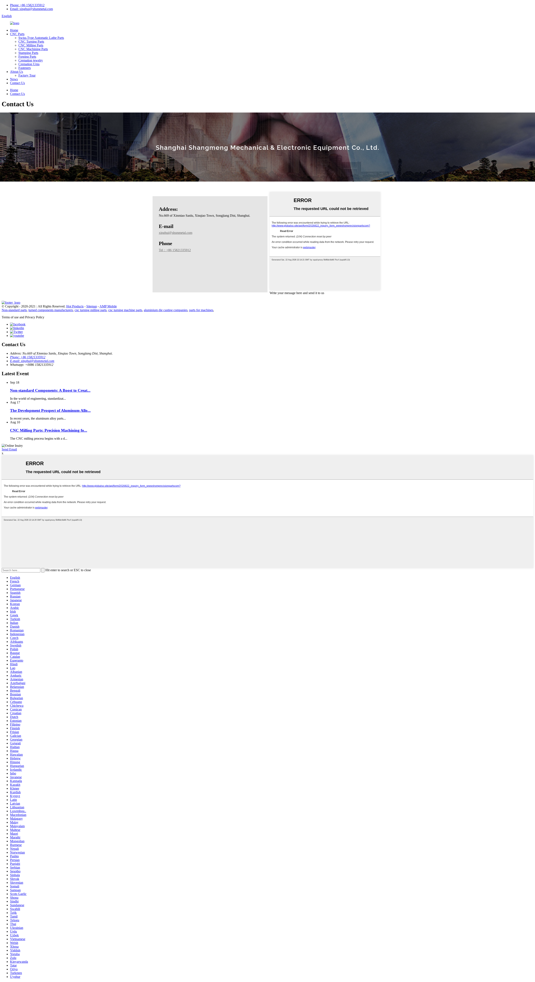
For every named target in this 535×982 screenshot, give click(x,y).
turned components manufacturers (50, 310)
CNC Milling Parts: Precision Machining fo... (48, 430)
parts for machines (201, 310)
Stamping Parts (28, 53)
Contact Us (17, 83)
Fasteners (24, 68)
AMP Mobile (108, 306)
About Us (16, 71)
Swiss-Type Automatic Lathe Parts (41, 38)
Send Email (9, 449)
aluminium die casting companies (165, 310)
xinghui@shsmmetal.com (175, 232)
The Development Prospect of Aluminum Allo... (50, 410)
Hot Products (75, 306)
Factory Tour (27, 75)
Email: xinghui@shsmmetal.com (31, 9)
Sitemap (91, 306)
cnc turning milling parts (91, 310)
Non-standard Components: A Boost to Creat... (50, 390)
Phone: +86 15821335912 (27, 5)
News (14, 79)
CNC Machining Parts (33, 49)
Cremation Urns (28, 64)
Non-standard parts (14, 310)
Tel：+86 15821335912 (175, 250)
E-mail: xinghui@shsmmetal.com (32, 361)
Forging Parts (27, 56)
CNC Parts (17, 34)
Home (14, 30)
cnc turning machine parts (125, 310)
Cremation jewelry (30, 60)
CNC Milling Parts (30, 45)
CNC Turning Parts (31, 41)
